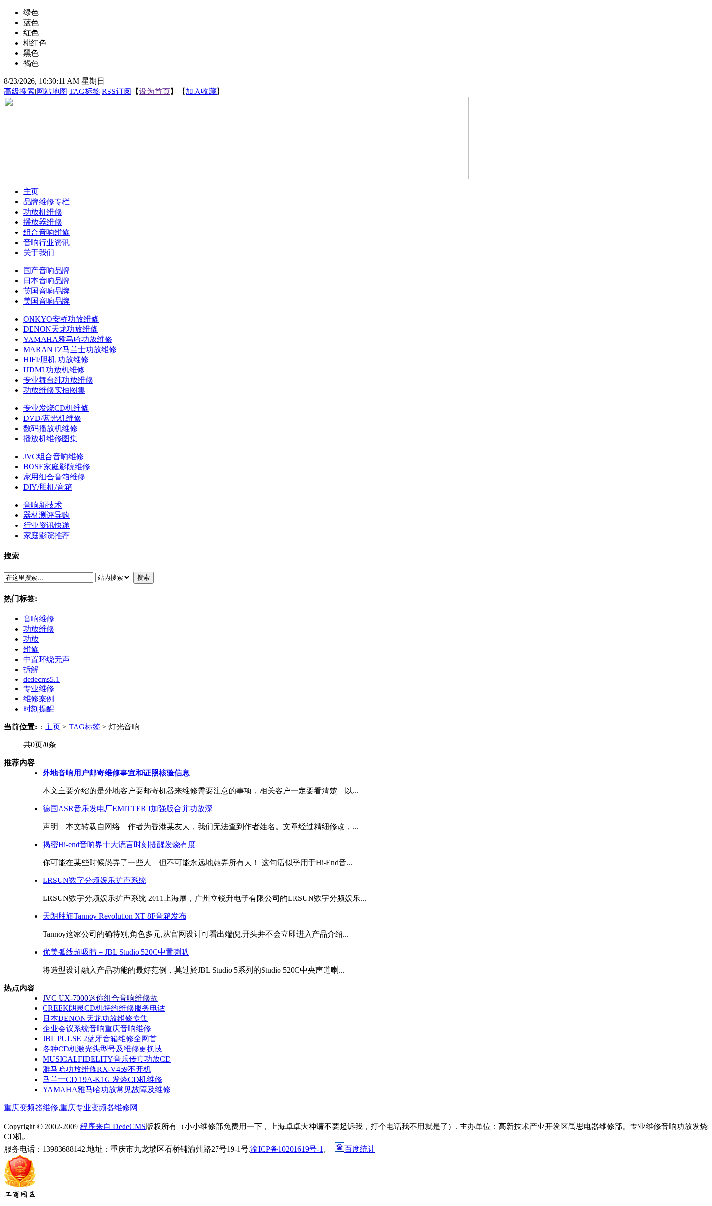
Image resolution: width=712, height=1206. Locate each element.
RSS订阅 (116, 91)
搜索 (143, 577)
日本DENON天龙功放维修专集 (95, 1018)
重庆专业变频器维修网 (99, 1107)
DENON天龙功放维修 (60, 329)
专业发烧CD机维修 (56, 408)
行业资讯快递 (46, 525)
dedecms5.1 (41, 679)
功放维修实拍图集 (54, 390)
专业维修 (38, 688)
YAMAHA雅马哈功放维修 (67, 339)
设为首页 (154, 91)
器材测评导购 (46, 515)
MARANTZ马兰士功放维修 (70, 349)
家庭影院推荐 (46, 535)
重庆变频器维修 (31, 1107)
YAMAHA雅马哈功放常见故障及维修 (106, 1089)
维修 (31, 649)
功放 (31, 639)
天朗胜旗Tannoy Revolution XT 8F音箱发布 (114, 916)
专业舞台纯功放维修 (58, 380)
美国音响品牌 (46, 301)
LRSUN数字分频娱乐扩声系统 (94, 880)
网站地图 (51, 91)
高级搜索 (19, 91)
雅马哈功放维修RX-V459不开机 (97, 1069)
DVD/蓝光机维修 (52, 418)
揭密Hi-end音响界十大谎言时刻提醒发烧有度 (119, 844)
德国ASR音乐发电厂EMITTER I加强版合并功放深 (128, 808)
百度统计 (359, 1149)
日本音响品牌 (46, 281)
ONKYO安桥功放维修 (61, 319)
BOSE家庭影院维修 (56, 467)
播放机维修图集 (50, 438)
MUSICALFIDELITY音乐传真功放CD (107, 1059)
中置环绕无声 (46, 659)
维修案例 (38, 699)
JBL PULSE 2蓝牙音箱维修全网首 (100, 1039)
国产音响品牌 (46, 270)
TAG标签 (84, 91)
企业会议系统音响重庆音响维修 (97, 1028)
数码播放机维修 (50, 428)
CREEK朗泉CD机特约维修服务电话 (104, 1008)
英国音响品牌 (46, 291)
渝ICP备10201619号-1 (286, 1149)
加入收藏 (201, 91)
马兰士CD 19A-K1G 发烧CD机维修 (102, 1079)
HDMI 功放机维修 (54, 370)
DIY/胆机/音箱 (47, 487)
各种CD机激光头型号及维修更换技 (102, 1049)
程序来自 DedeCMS (113, 1126)
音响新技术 (42, 505)
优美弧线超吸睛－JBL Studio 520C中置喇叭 (116, 952)
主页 (53, 727)
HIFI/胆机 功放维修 (56, 360)
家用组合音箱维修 (54, 477)
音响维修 (38, 619)
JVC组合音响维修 (53, 456)
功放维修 (38, 629)
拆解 (31, 669)
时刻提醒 (38, 709)
